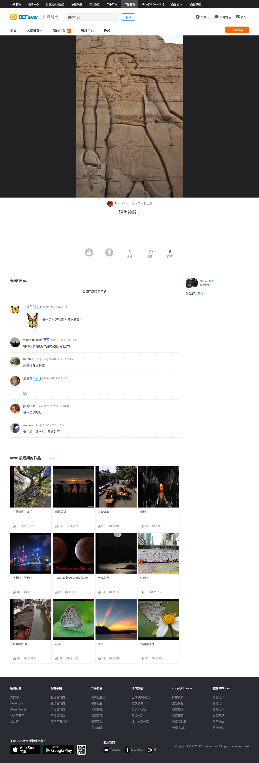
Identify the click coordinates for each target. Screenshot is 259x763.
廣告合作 (218, 709)
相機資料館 (58, 697)
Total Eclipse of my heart (71, 577)
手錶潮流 (97, 728)
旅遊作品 (137, 715)
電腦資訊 (97, 715)
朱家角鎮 (103, 512)
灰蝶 (58, 644)
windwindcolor (32, 339)
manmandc (30, 425)
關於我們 (218, 697)
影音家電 (97, 721)
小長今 (27, 306)
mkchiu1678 (31, 359)
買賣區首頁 (98, 697)
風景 (200, 293)
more (51, 458)
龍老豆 (27, 378)
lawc (118, 203)
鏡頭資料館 (58, 703)
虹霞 (100, 644)
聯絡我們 (218, 703)
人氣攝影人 (35, 30)
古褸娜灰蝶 (147, 644)
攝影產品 (97, 703)
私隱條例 (218, 728)
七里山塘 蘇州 (21, 644)
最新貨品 (178, 703)
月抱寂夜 (103, 578)
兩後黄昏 (60, 512)
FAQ (107, 30)
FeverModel (18, 709)
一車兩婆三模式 (22, 512)
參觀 (143, 512)
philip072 (29, 406)
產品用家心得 (59, 721)
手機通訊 (97, 709)
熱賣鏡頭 (178, 715)
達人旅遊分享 (140, 721)
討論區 (14, 721)
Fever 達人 (17, 703)
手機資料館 (58, 709)
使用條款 (218, 721)
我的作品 (61, 30)
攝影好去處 (142, 697)
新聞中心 (16, 697)
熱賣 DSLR (179, 721)
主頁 (13, 30)
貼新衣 (144, 578)
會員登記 (218, 715)
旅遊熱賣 (137, 703)
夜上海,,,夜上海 (22, 578)
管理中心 (87, 30)
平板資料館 (58, 715)
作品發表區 (17, 715)
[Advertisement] (129, 237)
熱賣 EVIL (178, 728)
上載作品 (237, 30)
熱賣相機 (178, 709)
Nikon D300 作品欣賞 (206, 283)
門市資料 (178, 697)
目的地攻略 (139, 709)
